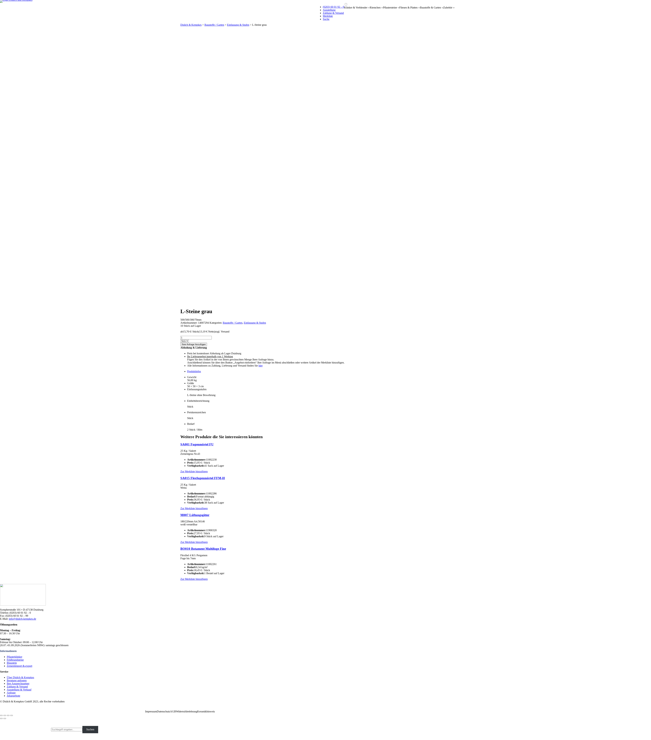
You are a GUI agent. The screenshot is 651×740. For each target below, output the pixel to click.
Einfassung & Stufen (238, 24)
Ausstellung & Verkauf (19, 689)
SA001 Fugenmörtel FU (197, 444)
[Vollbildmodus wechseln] (8, 715)
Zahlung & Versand (333, 13)
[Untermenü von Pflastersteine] (398, 7)
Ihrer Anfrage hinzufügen (194, 344)
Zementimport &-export (19, 665)
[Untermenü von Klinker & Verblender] (369, 7)
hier (261, 365)
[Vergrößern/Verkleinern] (11, 715)
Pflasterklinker (14, 656)
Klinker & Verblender (355, 7)
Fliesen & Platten (408, 7)
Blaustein (12, 662)
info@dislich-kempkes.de (22, 618)
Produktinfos (194, 371)
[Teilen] (4, 715)
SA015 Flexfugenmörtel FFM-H (202, 478)
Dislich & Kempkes (191, 24)
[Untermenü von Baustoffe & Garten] (442, 7)
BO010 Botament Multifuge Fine (203, 548)
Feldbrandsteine (15, 659)
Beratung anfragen (17, 680)
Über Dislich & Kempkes (20, 677)
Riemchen (375, 7)
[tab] (329, 371)
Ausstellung (329, 9)
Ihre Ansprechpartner (18, 683)
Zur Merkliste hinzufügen (194, 471)
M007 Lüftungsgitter (194, 515)
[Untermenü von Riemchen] (382, 7)
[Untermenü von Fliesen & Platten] (419, 7)
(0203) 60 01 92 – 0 (333, 6)
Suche (326, 19)
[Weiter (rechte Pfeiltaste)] (4, 718)
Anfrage (11, 692)
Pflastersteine (390, 7)
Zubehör (447, 7)
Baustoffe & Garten (430, 7)
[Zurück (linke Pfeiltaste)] (1, 718)
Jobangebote (13, 695)
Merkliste (328, 16)
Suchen (90, 729)
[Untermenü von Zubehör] (454, 7)
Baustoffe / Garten (214, 24)
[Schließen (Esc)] (1, 715)
